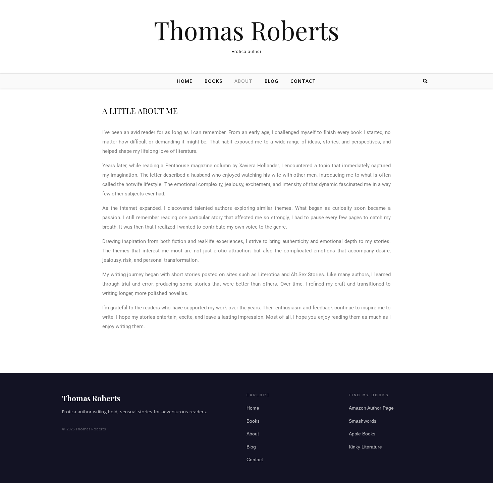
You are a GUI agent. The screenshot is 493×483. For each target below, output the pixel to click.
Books (253, 421)
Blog (251, 446)
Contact (254, 459)
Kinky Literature (365, 446)
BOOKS (213, 81)
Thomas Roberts (246, 30)
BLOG (271, 81)
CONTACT (303, 81)
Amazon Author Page (371, 408)
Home (185, 81)
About (252, 433)
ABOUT (243, 81)
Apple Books (362, 433)
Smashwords (362, 421)
